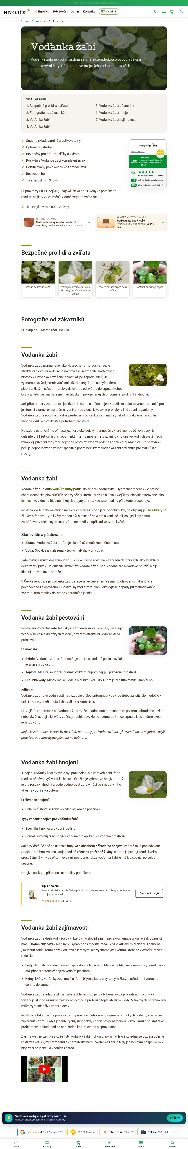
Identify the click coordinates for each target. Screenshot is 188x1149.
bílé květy (155, 510)
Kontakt (89, 11)
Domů (25, 21)
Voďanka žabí (40, 120)
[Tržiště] (109, 11)
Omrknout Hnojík (149, 893)
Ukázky (175, 1118)
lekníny (26, 501)
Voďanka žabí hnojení (114, 113)
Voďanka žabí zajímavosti (117, 120)
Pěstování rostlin (66, 11)
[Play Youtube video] (44, 1069)
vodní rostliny (63, 489)
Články (36, 21)
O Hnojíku (42, 11)
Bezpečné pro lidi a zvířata (49, 106)
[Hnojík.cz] (17, 11)
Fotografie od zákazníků (47, 113)
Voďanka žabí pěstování (116, 106)
